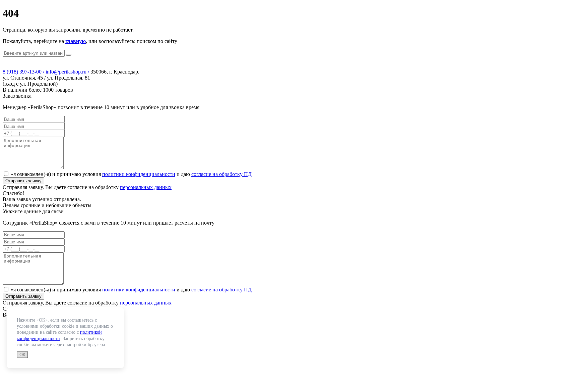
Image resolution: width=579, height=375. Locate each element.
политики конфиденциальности (138, 174)
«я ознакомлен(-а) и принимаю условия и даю (131, 174)
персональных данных (146, 187)
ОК (22, 354)
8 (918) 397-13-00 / (24, 72)
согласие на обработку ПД (221, 174)
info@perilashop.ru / (68, 72)
